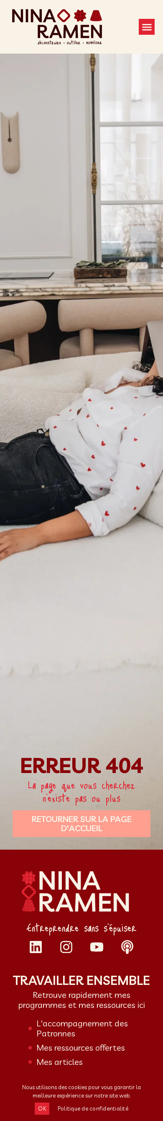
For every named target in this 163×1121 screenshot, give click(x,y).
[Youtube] (97, 947)
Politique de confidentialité (93, 1108)
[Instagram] (66, 947)
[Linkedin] (36, 947)
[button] (147, 27)
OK (42, 1108)
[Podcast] (127, 947)
